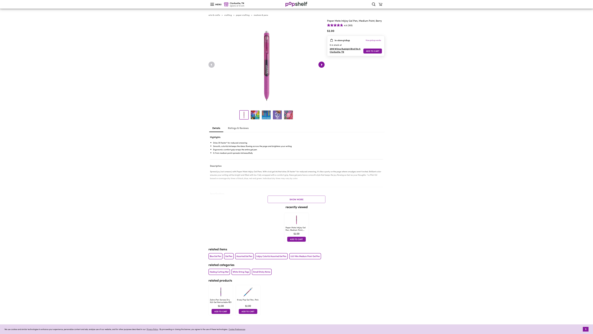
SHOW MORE (297, 199)
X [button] (586, 329)
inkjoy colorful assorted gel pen (271, 256)
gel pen (228, 256)
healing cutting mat (219, 271)
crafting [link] (228, 15)
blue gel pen (215, 256)
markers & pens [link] (261, 15)
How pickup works (373, 40)
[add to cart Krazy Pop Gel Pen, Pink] (248, 311)
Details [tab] (216, 128)
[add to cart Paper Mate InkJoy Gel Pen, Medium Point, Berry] (372, 51)
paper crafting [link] (243, 15)
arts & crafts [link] (214, 15)
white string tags (241, 271)
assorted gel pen (244, 256)
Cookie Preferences (237, 329)
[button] (382, 31)
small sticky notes (261, 271)
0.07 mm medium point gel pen (305, 256)
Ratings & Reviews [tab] (238, 128)
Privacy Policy (152, 329)
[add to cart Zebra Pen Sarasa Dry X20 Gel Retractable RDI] (221, 311)
